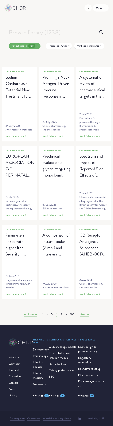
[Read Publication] (19, 104)
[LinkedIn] (79, 418)
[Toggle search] (88, 8)
